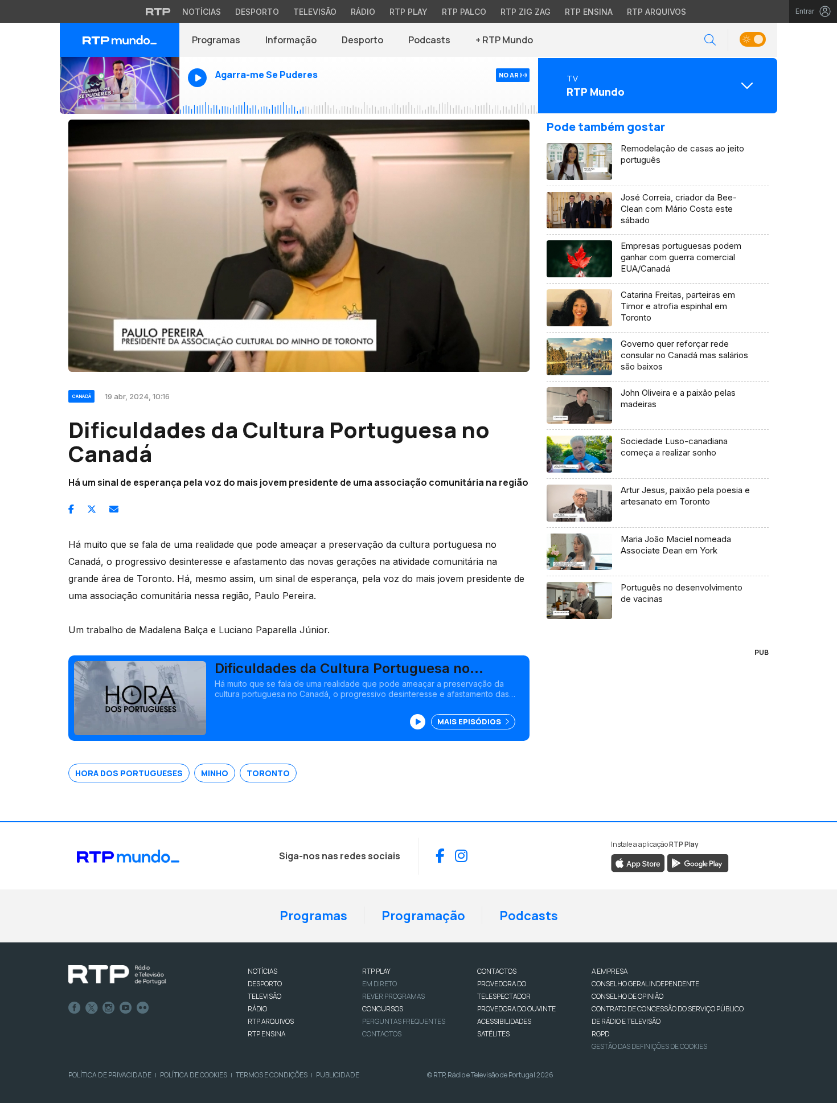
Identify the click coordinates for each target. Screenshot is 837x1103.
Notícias (201, 12)
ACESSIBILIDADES (504, 1021)
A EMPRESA (609, 971)
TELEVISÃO (264, 996)
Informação (291, 40)
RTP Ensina (589, 12)
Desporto (257, 12)
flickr (143, 1008)
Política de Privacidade (109, 1075)
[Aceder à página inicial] (119, 40)
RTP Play (408, 12)
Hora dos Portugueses (129, 773)
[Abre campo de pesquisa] (710, 40)
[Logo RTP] (117, 975)
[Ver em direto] (119, 85)
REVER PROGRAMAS (393, 996)
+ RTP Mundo (504, 40)
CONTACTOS (496, 971)
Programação (423, 915)
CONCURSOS (382, 1009)
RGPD (600, 1034)
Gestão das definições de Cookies (649, 1046)
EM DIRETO (379, 984)
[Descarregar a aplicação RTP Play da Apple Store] (638, 862)
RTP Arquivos (656, 12)
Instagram (108, 1008)
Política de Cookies (193, 1075)
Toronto (268, 773)
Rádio (363, 12)
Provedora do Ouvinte (516, 1009)
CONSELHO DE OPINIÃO (627, 996)
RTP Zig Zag (525, 12)
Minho (214, 773)
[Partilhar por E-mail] (113, 509)
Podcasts (429, 40)
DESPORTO (265, 984)
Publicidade (337, 1075)
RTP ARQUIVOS (271, 1021)
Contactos (381, 1034)
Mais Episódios (470, 721)
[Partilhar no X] (91, 509)
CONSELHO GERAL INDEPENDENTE (645, 984)
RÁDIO (257, 1009)
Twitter (91, 1008)
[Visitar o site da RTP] (158, 11)
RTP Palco (464, 12)
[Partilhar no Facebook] (71, 509)
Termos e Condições (271, 1075)
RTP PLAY (376, 971)
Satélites (493, 1034)
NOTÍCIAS (262, 971)
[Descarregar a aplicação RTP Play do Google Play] (698, 862)
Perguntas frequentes (403, 1021)
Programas (216, 40)
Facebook (74, 1008)
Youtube (126, 1008)
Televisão (315, 12)
